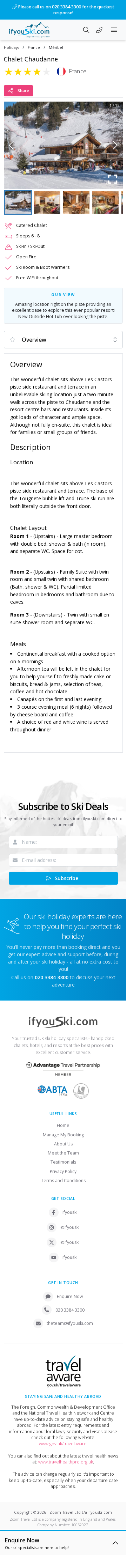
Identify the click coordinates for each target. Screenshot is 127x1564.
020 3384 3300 (70, 1310)
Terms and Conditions (63, 1180)
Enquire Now (70, 1296)
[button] (63, 145)
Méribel (56, 48)
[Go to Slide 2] (47, 202)
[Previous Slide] (11, 145)
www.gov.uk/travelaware (63, 1444)
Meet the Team (63, 1153)
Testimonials (63, 1162)
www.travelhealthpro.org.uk (65, 1462)
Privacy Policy (63, 1171)
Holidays (11, 48)
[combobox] (63, 339)
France (34, 48)
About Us (63, 1144)
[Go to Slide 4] (105, 202)
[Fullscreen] (113, 179)
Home (63, 1125)
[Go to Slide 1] (18, 202)
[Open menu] (114, 30)
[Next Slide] (115, 145)
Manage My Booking (63, 1135)
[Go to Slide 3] (76, 202)
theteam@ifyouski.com (70, 1323)
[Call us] (99, 31)
